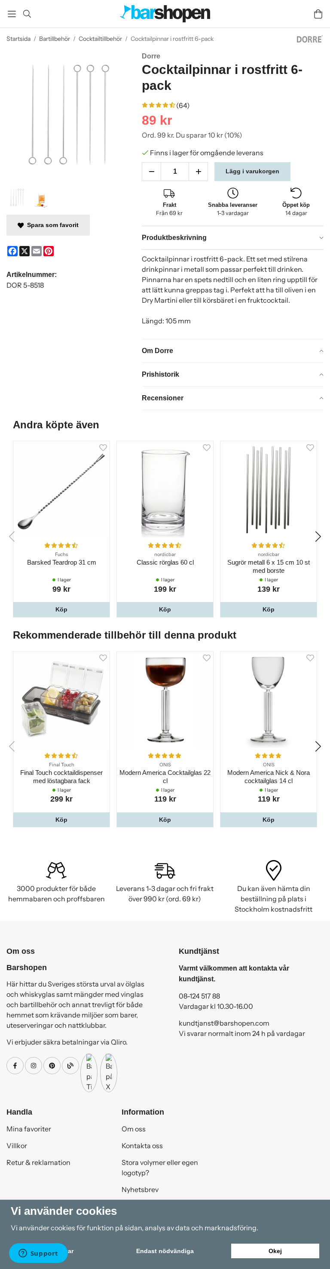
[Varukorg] (318, 13)
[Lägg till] (198, 171)
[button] (61, 609)
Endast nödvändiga (165, 1250)
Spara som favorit (51, 224)
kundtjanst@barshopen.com (224, 1023)
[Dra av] (151, 171)
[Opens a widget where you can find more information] (38, 1254)
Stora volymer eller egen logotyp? (160, 1167)
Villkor (16, 1145)
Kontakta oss (142, 1145)
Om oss (134, 1129)
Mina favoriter (28, 1129)
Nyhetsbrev (140, 1189)
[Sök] (26, 14)
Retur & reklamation (38, 1162)
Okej (275, 1250)
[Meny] (11, 13)
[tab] (233, 238)
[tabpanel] (233, 294)
